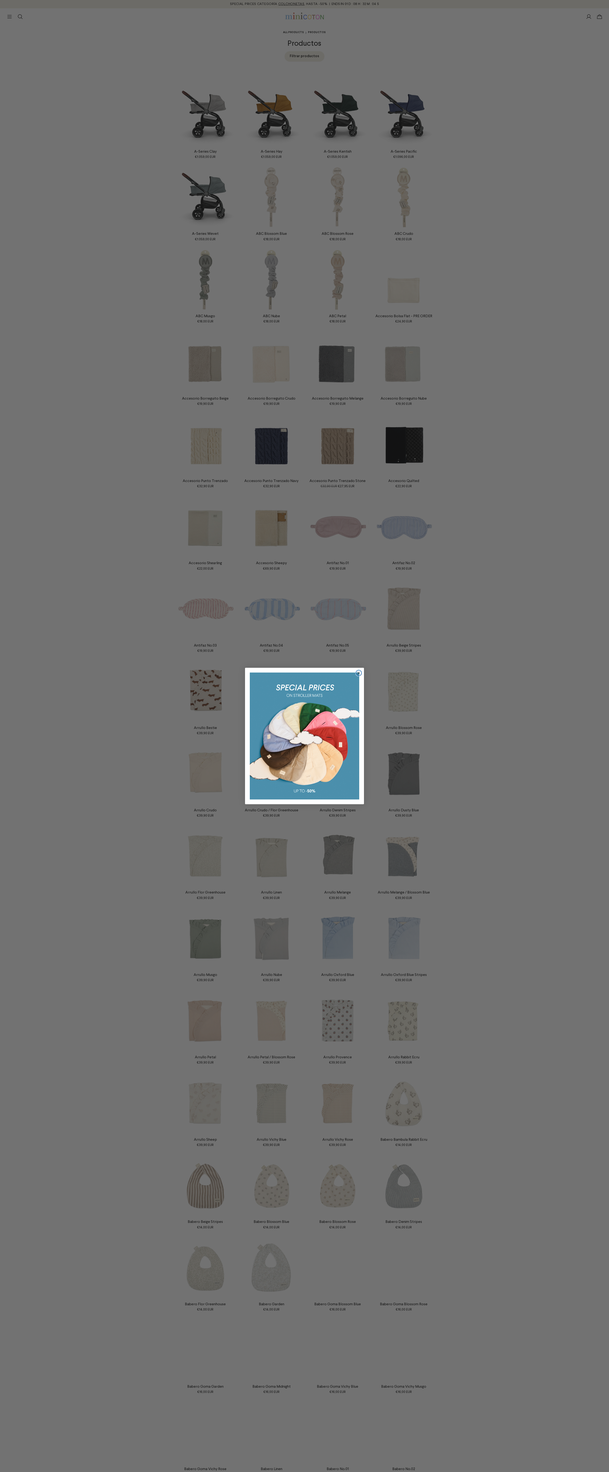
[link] (304, 736)
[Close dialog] (359, 673)
